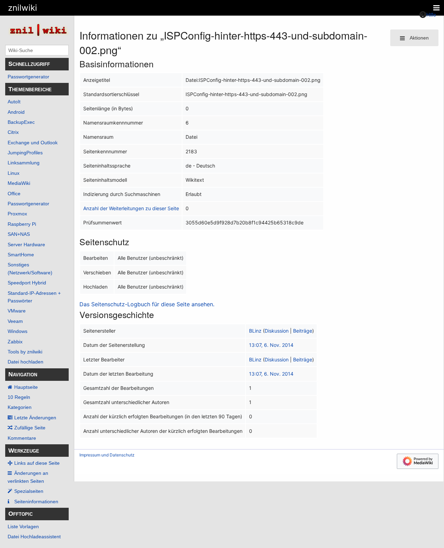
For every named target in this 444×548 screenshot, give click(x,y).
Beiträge (302, 331)
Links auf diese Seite (37, 463)
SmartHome (21, 254)
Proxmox (17, 213)
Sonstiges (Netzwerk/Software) (30, 268)
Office (14, 193)
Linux (13, 173)
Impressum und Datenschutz (107, 454)
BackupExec (21, 122)
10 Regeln (19, 397)
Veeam (15, 321)
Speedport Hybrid (27, 282)
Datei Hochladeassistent (34, 536)
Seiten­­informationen (36, 501)
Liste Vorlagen (23, 526)
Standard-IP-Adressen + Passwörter (34, 296)
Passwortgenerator (28, 76)
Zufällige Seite (29, 427)
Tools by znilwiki (25, 351)
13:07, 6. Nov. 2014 (271, 345)
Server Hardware (26, 244)
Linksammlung (24, 162)
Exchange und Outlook (33, 142)
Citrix (13, 132)
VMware (17, 311)
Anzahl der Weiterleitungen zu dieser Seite (131, 208)
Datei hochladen (25, 362)
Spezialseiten (28, 491)
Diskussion (277, 331)
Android (16, 112)
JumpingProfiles (25, 152)
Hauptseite (26, 387)
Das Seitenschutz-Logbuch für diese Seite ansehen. (146, 304)
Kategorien (20, 407)
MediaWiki (19, 183)
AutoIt (14, 101)
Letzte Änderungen (35, 417)
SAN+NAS (19, 234)
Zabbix (15, 341)
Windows (17, 331)
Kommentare (22, 438)
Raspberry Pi (22, 224)
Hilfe (431, 14)
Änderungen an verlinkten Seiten (28, 476)
